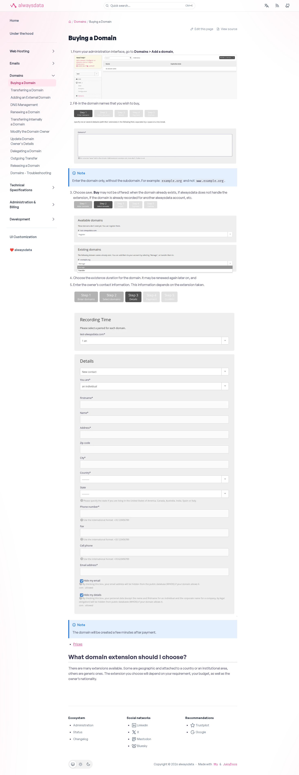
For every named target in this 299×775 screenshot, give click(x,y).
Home (14, 20)
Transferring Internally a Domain (26, 121)
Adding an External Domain (30, 97)
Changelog (80, 739)
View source (229, 29)
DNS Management (24, 105)
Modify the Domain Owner (30, 131)
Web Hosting (19, 51)
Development (20, 219)
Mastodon (143, 739)
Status (77, 732)
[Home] (69, 21)
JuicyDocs (230, 764)
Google (200, 732)
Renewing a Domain (25, 112)
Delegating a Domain (26, 151)
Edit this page (204, 29)
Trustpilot (202, 725)
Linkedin (142, 725)
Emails (15, 63)
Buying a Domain (23, 83)
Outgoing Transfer (24, 158)
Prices (77, 644)
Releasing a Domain (25, 166)
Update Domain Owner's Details (22, 141)
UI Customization (23, 237)
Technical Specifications (21, 187)
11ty (216, 764)
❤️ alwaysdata (21, 250)
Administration (83, 725)
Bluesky (141, 746)
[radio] (72, 764)
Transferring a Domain (27, 90)
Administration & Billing (23, 204)
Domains (16, 75)
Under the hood (21, 33)
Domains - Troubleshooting (31, 173)
